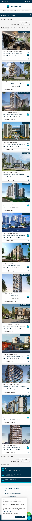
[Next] (28, 41)
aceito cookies (20, 516)
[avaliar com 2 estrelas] (3, 465)
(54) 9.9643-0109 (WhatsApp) (13, 490)
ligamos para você (11, 496)
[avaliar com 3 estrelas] (5, 465)
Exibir (17, 22)
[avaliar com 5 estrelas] (8, 465)
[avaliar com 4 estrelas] (6, 465)
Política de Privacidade (8, 511)
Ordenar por (13, 24)
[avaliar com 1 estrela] (2, 465)
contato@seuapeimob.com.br (14, 493)
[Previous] (4, 41)
